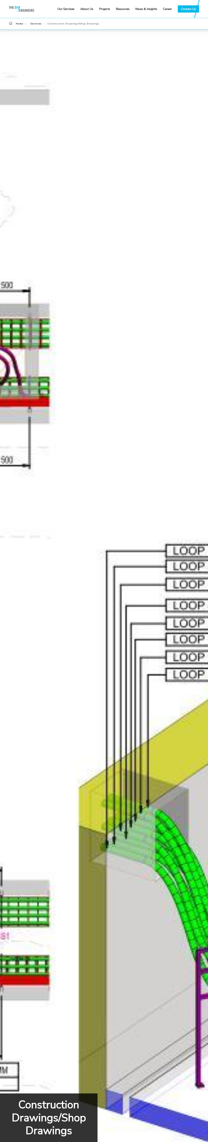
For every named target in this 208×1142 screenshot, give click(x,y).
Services (36, 23)
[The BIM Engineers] (31, 9)
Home (19, 23)
